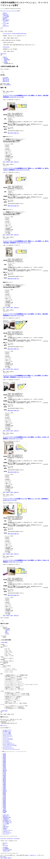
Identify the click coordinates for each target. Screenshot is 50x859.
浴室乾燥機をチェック (10, 679)
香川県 (4, 799)
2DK (6, 654)
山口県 (4, 797)
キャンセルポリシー (7, 832)
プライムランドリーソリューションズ (11, 749)
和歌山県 (5, 790)
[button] (0, 29)
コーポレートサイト (7, 730)
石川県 (4, 774)
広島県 (4, 795)
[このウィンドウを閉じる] (1, 55)
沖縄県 (4, 812)
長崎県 (4, 806)
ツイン (6, 672)
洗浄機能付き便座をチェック (11, 675)
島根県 (4, 793)
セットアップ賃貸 (7, 732)
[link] (0, 28)
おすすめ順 (5, 77)
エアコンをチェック (9, 680)
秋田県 (4, 758)
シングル (7, 668)
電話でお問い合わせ (22, 33)
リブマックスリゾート (8, 736)
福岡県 (4, 803)
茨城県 (4, 762)
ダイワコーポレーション (8, 747)
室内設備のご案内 (7, 817)
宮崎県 (4, 810)
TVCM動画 (5, 848)
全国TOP (5, 57)
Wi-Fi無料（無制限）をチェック (12, 693)
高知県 (4, 802)
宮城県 (4, 757)
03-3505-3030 (15, 33)
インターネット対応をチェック (12, 695)
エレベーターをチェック (10, 689)
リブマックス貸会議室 (8, 738)
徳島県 (4, 798)
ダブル (6, 671)
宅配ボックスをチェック (10, 688)
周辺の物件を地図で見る (13, 132)
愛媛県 (4, 801)
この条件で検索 (3, 642)
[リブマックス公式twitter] (3, 844)
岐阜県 (4, 779)
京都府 (4, 785)
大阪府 (4, 787)
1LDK (6, 652)
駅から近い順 (6, 80)
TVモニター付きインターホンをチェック (14, 684)
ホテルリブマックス (7, 735)
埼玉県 (4, 766)
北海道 (4, 753)
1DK (6, 650)
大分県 (4, 808)
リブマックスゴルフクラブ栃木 (10, 745)
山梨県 (4, 776)
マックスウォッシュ (7, 746)
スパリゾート (6, 737)
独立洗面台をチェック (10, 676)
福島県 (4, 761)
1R (6, 648)
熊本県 (4, 807)
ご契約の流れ (6, 818)
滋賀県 (4, 784)
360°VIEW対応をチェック (11, 708)
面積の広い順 (6, 81)
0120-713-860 (6, 33)
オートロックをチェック (10, 683)
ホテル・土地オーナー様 (8, 744)
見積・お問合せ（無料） (8, 161)
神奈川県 (6, 58)
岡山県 (4, 794)
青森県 (4, 755)
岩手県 (4, 756)
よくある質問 (6, 823)
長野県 (4, 778)
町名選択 (6, 62)
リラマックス (6, 740)
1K (6, 649)
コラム (4, 825)
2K (6, 653)
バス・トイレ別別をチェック (11, 677)
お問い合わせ (6, 25)
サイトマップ (6, 834)
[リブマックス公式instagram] (5, 845)
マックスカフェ (6, 741)
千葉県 (4, 767)
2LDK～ (7, 655)
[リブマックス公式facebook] (5, 842)
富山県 (4, 772)
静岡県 (4, 780)
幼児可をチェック (9, 699)
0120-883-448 (6, 46)
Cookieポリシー (6, 831)
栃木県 (4, 763)
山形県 (4, 760)
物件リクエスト (3, 725)
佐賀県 (4, 804)
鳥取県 (4, 792)
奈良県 (4, 789)
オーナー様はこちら (7, 822)
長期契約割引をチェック (10, 707)
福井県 (4, 775)
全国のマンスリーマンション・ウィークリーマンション (14, 751)
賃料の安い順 (6, 78)
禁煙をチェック (8, 701)
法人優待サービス (7, 731)
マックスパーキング (7, 742)
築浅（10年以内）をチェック (11, 703)
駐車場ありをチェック (10, 696)
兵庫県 (4, 788)
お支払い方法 (6, 814)
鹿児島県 (5, 811)
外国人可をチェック (9, 697)
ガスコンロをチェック (10, 681)
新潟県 (4, 771)
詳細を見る (16, 161)
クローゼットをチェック (10, 685)
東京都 (4, 769)
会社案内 (5, 828)
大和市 (5, 61)
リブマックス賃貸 (7, 733)
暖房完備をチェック (9, 687)
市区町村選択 (7, 59)
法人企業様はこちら (7, 821)
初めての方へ (6, 816)
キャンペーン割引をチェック (11, 705)
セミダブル (7, 669)
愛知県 (4, 781)
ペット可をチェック (9, 700)
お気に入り (5, 827)
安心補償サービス (7, 819)
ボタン (4, 856)
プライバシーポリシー (8, 830)
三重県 (4, 783)
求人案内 (5, 847)
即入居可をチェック (9, 692)
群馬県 (4, 765)
